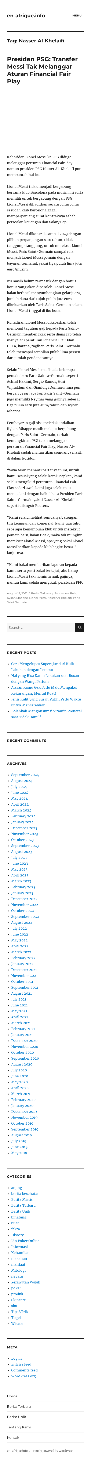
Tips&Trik (19, 1312)
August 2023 (21, 851)
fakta (15, 1229)
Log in (16, 1358)
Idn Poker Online (25, 1241)
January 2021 (22, 1035)
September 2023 (25, 846)
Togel (16, 1318)
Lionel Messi (37, 597)
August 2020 (21, 1064)
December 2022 (24, 899)
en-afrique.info (26, 16)
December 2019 (24, 1111)
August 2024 (21, 781)
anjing (16, 1188)
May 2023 (19, 869)
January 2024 (22, 822)
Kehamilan (20, 1253)
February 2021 (23, 1029)
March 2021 (21, 1023)
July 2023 (19, 857)
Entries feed (21, 1364)
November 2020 (24, 1046)
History (17, 1235)
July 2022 (19, 928)
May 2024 (19, 798)
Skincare (18, 1300)
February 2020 (23, 1100)
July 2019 (18, 1141)
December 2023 (24, 828)
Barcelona (62, 593)
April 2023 (19, 875)
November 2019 (24, 1117)
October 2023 (22, 840)
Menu (77, 15)
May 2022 (19, 940)
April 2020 (20, 1088)
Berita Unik (20, 1211)
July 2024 (19, 786)
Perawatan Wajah (25, 1282)
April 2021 (19, 1017)
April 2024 (20, 804)
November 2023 (24, 834)
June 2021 (19, 1005)
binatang (18, 1217)
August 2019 (21, 1135)
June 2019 (19, 1147)
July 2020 (19, 1070)
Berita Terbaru (41, 593)
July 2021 (18, 999)
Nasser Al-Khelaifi (59, 597)
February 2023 (23, 887)
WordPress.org (23, 1376)
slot (14, 1306)
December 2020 (24, 1040)
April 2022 (20, 946)
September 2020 (25, 1058)
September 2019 (25, 1129)
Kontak (13, 1438)
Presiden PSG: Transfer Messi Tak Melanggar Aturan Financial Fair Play (42, 70)
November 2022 (24, 905)
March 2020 (21, 1094)
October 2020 (22, 1052)
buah (15, 1223)
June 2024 (19, 792)
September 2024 (25, 775)
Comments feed (24, 1370)
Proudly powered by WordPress (52, 1451)
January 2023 (22, 893)
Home (12, 1396)
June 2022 (19, 934)
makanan (19, 1258)
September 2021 (24, 987)
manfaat (18, 1264)
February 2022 (23, 958)
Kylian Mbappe (17, 597)
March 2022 (21, 952)
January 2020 (22, 1105)
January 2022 (22, 964)
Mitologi (18, 1270)
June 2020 (19, 1076)
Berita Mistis (22, 1199)
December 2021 (24, 970)
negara (17, 1276)
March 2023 (21, 881)
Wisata (17, 1323)
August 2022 (21, 922)
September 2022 (25, 916)
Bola (73, 593)
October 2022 (22, 911)
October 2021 (22, 981)
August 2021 (21, 993)
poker (16, 1288)
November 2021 (24, 976)
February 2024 (23, 816)
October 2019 (22, 1123)
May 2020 (19, 1082)
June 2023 (19, 863)
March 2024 (21, 810)
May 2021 (19, 1011)
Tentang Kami (19, 1427)
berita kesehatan (25, 1193)
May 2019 (19, 1153)
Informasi (19, 1247)
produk (17, 1294)
